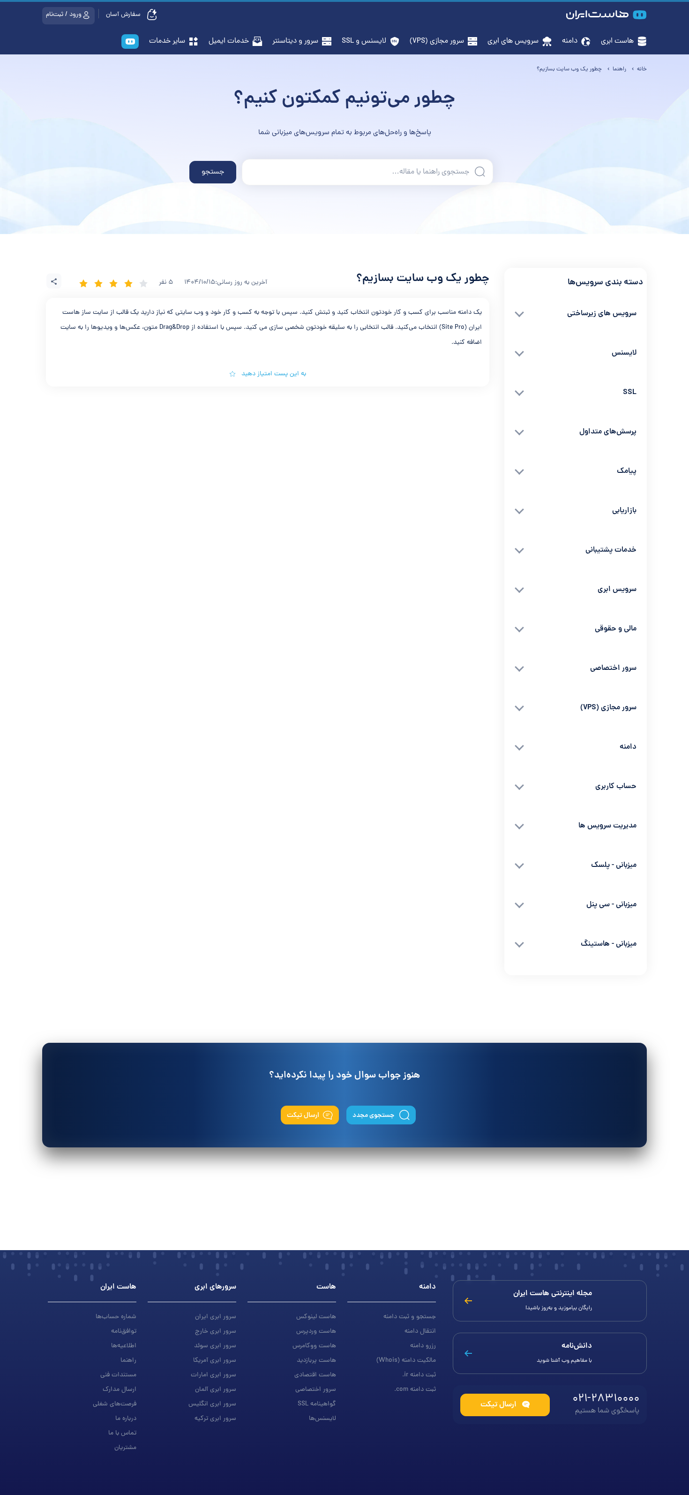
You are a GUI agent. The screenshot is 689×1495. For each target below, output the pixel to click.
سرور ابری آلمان (215, 1390)
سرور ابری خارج (215, 1331)
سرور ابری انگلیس (212, 1404)
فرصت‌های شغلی (114, 1404)
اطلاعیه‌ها (123, 1346)
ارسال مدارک (119, 1390)
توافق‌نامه (123, 1331)
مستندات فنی (118, 1375)
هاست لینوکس (316, 1317)
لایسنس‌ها (322, 1419)
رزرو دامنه (423, 1346)
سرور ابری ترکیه (215, 1419)
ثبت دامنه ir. (419, 1375)
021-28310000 (605, 1399)
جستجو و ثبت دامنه (409, 1317)
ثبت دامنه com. (415, 1390)
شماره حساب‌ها (116, 1317)
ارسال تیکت (303, 1115)
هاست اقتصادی (315, 1375)
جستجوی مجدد (374, 1115)
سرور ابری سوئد (215, 1346)
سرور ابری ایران (215, 1317)
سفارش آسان (124, 15)
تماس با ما (122, 1433)
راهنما (128, 1361)
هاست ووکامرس (314, 1346)
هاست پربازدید (316, 1361)
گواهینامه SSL (317, 1404)
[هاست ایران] (130, 42)
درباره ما (125, 1419)
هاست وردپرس (316, 1331)
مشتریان (125, 1448)
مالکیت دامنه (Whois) (406, 1361)
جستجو (213, 172)
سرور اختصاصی (315, 1390)
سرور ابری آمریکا (214, 1361)
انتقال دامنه (420, 1331)
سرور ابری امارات (213, 1375)
